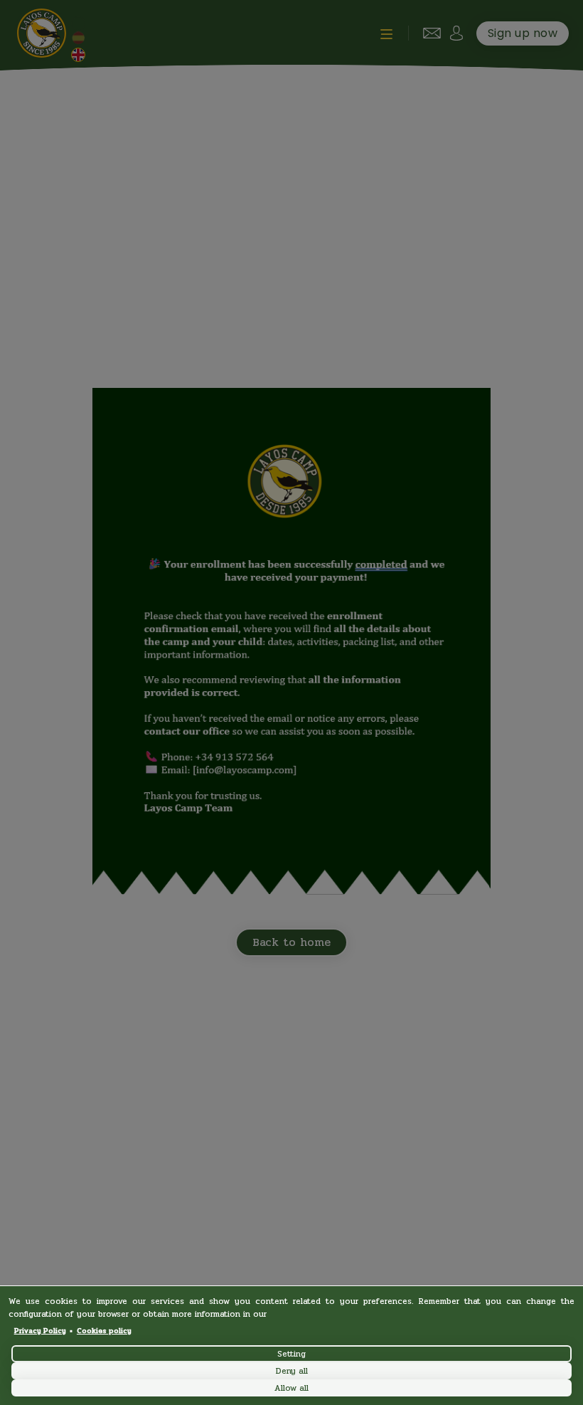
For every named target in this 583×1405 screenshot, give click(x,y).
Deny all (292, 1370)
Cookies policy (104, 1331)
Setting (291, 1353)
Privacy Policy (40, 1331)
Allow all (291, 1388)
